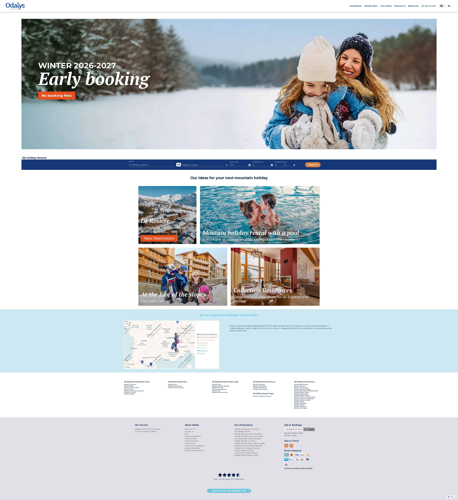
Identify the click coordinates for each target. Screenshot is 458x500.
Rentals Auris (172, 384)
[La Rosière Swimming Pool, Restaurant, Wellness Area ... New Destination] (167, 215)
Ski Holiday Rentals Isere (177, 382)
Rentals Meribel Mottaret (302, 389)
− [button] (127, 326)
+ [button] (127, 323)
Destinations (356, 6)
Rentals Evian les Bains (131, 387)
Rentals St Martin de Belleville (304, 399)
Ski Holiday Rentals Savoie (304, 382)
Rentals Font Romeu (260, 386)
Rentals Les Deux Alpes (175, 387)
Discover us (400, 6)
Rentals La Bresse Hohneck (262, 396)
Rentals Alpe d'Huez (175, 386)
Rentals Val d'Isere (300, 403)
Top (451, 497)
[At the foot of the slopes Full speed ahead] (182, 276)
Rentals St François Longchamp (304, 397)
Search (312, 165)
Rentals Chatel (129, 386)
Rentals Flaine (128, 389)
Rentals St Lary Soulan (260, 389)
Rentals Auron (216, 384)
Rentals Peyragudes (260, 387)
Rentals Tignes (299, 402)
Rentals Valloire (299, 405)
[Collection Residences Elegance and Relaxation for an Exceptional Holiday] (275, 276)
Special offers (371, 6)
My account (430, 6)
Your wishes (386, 6)
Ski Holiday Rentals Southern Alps (225, 382)
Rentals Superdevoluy (219, 389)
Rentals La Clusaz (130, 392)
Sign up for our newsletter (229, 491)
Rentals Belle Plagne (301, 384)
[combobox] (205, 165)
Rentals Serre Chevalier (219, 392)
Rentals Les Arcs (299, 386)
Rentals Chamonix (130, 384)
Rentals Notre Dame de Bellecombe (306, 391)
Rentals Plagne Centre (301, 392)
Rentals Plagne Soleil (301, 394)
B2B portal (413, 6)
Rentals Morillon (129, 394)
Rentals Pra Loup (217, 387)
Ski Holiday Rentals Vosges (263, 393)
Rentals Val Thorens (300, 408)
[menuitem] (157, 429)
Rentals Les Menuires (301, 387)
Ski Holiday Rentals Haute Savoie (137, 382)
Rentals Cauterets (259, 384)
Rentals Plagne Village (301, 395)
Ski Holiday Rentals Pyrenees (264, 382)
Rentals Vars (216, 391)
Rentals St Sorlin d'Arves (302, 400)
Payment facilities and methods (298, 468)
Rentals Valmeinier (300, 406)
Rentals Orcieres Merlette (220, 386)
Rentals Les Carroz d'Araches (134, 391)
